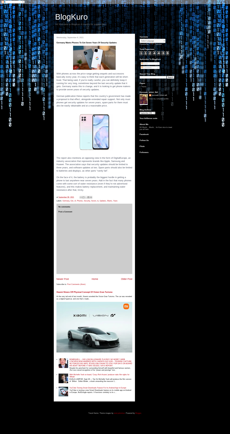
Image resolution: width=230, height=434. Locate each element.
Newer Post (62, 279)
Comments (147, 68)
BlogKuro (71, 16)
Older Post (126, 279)
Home (95, 279)
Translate (158, 44)
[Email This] (81, 197)
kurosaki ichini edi (159, 95)
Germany (66, 201)
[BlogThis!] (83, 197)
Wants (109, 201)
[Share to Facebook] (88, 197)
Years (115, 201)
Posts (145, 64)
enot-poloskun (119, 413)
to (98, 201)
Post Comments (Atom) (76, 284)
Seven (93, 201)
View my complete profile (159, 99)
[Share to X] (86, 197)
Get (72, 201)
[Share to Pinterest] (91, 197)
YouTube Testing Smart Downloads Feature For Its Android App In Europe (97, 388)
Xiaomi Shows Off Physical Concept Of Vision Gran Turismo (84, 292)
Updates (103, 201)
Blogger (138, 413)
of (75, 201)
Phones (80, 201)
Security (87, 201)
